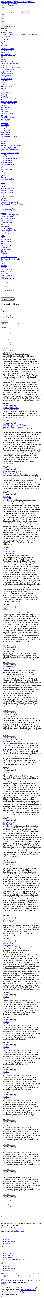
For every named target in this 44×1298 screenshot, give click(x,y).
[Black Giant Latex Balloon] (13, 471)
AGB (7, 1239)
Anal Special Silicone (10, 410)
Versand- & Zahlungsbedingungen (16, 1259)
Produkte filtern (9, 299)
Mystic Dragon (8, 945)
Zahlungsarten (32, 34)
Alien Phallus (7, 352)
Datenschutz (9, 1255)
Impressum (8, 1257)
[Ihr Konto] (3, 22)
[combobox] (11, 12)
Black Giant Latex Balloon (12, 473)
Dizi (4, 611)
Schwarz (11, 317)
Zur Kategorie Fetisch (8, 164)
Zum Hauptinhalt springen (10, 2)
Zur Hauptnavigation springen (18, 3)
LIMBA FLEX (8, 824)
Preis (3, 321)
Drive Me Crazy (8, 651)
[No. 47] (6, 1072)
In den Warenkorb (9, 406)
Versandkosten (38, 1274)
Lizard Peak (7, 866)
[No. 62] (6, 1174)
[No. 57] (6, 1149)
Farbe (4, 311)
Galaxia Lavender (9, 716)
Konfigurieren (24, 1292)
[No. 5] (6, 1097)
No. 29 (5, 1024)
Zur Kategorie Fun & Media (10, 259)
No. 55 (5, 1125)
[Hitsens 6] (7, 772)
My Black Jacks (8, 922)
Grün (9, 315)
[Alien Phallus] (8, 350)
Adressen (24, 34)
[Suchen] (23, 12)
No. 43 (5, 1049)
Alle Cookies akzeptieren (9, 1294)
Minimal (10, 323)
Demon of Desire (9, 553)
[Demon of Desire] (9, 551)
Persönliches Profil (14, 34)
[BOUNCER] (8, 496)
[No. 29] (6, 1022)
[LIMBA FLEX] (9, 822)
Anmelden (4, 30)
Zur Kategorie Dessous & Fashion (12, 204)
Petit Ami (12, 1280)
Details (5, 549)
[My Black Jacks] (9, 920)
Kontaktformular (17, 1231)
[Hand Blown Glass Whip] (12, 739)
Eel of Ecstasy (8, 668)
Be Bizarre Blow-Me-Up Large (13, 427)
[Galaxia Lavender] (10, 714)
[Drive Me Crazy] (9, 649)
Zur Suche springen (26, 2)
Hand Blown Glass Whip (11, 741)
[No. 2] (6, 997)
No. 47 (5, 1074)
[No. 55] (6, 1124)
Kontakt (8, 1243)
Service (3, 1233)
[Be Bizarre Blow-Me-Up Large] (14, 425)
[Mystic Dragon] (9, 943)
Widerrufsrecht (10, 1241)
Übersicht (4, 34)
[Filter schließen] (2, 309)
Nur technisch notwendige (10, 1292)
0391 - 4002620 (37, 1223)
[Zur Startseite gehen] (8, 5)
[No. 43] (6, 1047)
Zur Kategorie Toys (8, 55)
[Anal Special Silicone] (11, 408)
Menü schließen (10, 26)
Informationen (5, 1247)
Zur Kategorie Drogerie (9, 136)
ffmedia (3, 1282)
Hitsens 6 (6, 774)
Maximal (10, 328)
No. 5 (5, 1099)
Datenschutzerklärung (33, 1280)
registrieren (8, 32)
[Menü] (3, 8)
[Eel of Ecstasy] (8, 667)
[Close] (2, 1296)
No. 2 (5, 999)
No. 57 (5, 1150)
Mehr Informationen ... (28, 1290)
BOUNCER (7, 498)
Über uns (8, 1253)
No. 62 (5, 1175)
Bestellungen (5, 36)
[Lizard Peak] (8, 864)
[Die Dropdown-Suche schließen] (28, 12)
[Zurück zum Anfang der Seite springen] (3, 1285)
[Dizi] (5, 609)
